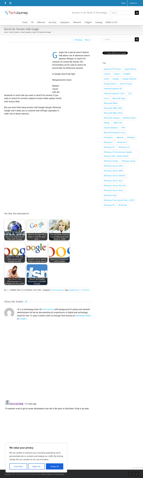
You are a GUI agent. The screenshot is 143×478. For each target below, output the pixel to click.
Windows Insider (111, 161)
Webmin (120, 137)
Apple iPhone (130, 69)
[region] (36, 457)
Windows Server (129, 161)
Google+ (23, 318)
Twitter (88, 315)
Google (116, 79)
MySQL (107, 122)
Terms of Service (47, 474)
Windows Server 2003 (113, 166)
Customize (18, 466)
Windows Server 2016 (113, 190)
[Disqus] (47, 358)
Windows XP (109, 205)
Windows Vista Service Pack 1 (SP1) (119, 200)
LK (7, 290)
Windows (131, 137)
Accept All (54, 466)
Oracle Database (111, 127)
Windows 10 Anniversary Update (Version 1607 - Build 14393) (118, 154)
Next (87, 39)
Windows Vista (110, 195)
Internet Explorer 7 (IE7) (114, 93)
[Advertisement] (27, 71)
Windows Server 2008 (113, 170)
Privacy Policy (59, 474)
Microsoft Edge (118, 98)
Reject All (36, 466)
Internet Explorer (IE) (113, 88)
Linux (106, 98)
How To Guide (126, 83)
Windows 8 (122, 142)
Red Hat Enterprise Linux (114, 132)
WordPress (122, 205)
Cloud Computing (57, 290)
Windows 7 (109, 142)
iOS (129, 93)
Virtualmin (108, 137)
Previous (78, 39)
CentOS (107, 74)
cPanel (117, 74)
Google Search (74, 290)
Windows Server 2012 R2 (115, 185)
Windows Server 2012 (113, 180)
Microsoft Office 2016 (113, 113)
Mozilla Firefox (129, 118)
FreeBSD (126, 74)
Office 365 (118, 122)
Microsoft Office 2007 (113, 108)
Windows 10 (124, 147)
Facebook (80, 315)
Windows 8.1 (109, 147)
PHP (123, 127)
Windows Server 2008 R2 (115, 175)
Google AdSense (129, 79)
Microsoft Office (110, 103)
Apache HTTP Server (112, 69)
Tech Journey (48, 309)
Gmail (106, 79)
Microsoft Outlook (112, 118)
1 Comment (85, 290)
